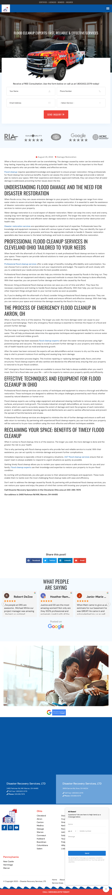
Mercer (6, 868)
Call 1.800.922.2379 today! (56, 892)
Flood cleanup (10, 172)
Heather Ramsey (61, 597)
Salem (39, 848)
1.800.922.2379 (21, 791)
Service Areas (57, 883)
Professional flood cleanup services (20, 264)
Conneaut (41, 835)
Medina (40, 825)
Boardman (41, 842)
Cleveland (41, 815)
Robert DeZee (23, 597)
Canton (40, 822)
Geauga (40, 829)
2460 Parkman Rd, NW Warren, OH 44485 (22, 788)
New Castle (8, 861)
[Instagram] (10, 827)
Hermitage (8, 864)
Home (54, 880)
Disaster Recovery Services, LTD (26, 783)
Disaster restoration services (17, 226)
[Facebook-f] (4, 827)
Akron (39, 819)
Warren (40, 832)
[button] (34, 560)
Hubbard (41, 838)
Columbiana (42, 845)
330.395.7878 (19, 794)
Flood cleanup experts (21, 467)
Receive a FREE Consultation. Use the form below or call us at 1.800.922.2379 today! (56, 83)
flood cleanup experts (49, 340)
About (62, 880)
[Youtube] (16, 827)
